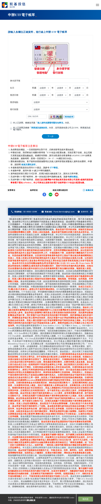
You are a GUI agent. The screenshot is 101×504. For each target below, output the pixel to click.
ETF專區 (54, 167)
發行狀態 (14, 109)
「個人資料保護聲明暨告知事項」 (50, 123)
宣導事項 (11, 190)
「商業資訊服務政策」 (39, 128)
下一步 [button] (50, 136)
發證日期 (14, 95)
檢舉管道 (34, 190)
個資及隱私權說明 (60, 190)
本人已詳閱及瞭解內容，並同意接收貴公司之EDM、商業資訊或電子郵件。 (52, 129)
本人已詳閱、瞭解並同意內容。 (42, 123)
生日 (12, 88)
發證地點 (14, 102)
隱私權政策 (30, 500)
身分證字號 (15, 81)
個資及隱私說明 (28, 164)
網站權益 (74, 176)
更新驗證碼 (69, 117)
